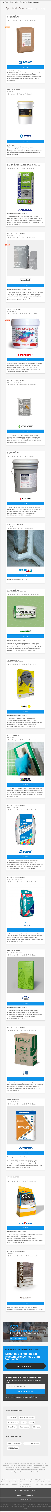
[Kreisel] (25, 209)
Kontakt (25, 67)
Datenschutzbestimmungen (26, 1396)
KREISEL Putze (13, 1448)
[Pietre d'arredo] (25, 1297)
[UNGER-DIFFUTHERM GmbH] (25, 630)
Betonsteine (12, 1427)
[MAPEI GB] (25, 851)
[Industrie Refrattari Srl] (25, 1072)
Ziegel (32, 1422)
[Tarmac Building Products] (25, 135)
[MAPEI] (25, 62)
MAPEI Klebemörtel (14, 1443)
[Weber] (25, 706)
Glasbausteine (24, 1427)
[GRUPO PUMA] (25, 923)
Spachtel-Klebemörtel (27, 1417)
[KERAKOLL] (25, 279)
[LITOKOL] (25, 354)
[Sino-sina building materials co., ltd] (25, 997)
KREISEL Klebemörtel (32, 1443)
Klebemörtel (12, 1417)
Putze (24, 1422)
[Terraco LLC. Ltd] (25, 1147)
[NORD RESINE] (25, 779)
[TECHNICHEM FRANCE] (25, 570)
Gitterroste (36, 1427)
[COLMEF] (25, 426)
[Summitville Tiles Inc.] (25, 498)
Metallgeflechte (13, 1422)
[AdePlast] (25, 1222)
